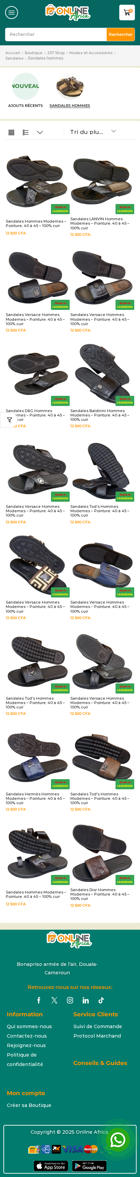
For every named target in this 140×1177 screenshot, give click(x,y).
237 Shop (56, 52)
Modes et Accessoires (90, 52)
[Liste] (25, 132)
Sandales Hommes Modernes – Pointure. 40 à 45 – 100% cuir (36, 223)
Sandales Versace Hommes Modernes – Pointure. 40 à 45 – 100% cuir (35, 319)
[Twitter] (54, 1000)
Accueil (12, 52)
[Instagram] (70, 1000)
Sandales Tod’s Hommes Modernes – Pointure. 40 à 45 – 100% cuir (99, 511)
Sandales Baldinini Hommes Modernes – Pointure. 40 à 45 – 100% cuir (99, 415)
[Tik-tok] (101, 1000)
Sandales (14, 58)
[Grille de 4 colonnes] (11, 132)
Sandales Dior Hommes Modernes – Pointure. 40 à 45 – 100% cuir (99, 894)
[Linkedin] (86, 1000)
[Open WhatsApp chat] (118, 1140)
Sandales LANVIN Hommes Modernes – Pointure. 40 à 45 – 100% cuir (99, 223)
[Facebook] (39, 1000)
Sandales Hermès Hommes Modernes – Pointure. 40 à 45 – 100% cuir (35, 798)
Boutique (33, 52)
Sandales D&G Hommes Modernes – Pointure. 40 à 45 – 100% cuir (35, 415)
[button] (11, 12)
